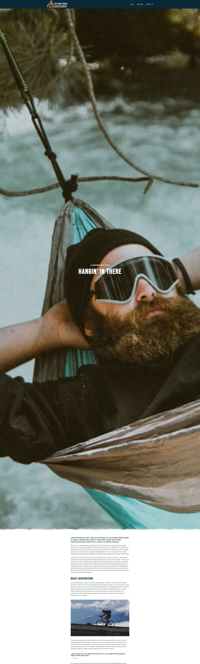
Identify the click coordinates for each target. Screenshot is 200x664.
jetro (107, 265)
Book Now (140, 4)
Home (132, 4)
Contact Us (149, 4)
